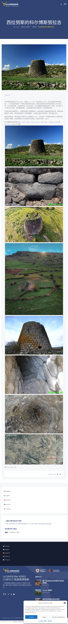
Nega (44, 617)
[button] (65, 603)
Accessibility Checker (21, 621)
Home (17, 27)
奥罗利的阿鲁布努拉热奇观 (51, 599)
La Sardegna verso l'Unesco (19, 618)
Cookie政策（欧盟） (42, 621)
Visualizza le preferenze (58, 617)
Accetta (31, 617)
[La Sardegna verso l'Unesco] (10, 4)
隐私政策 (50, 621)
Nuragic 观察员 (47, 590)
